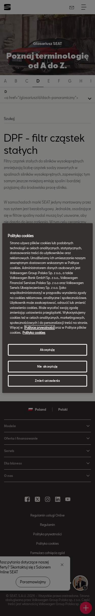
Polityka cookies (34, 332)
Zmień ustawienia (47, 380)
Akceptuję (47, 350)
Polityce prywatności (39, 327)
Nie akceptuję (47, 366)
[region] (47, 308)
